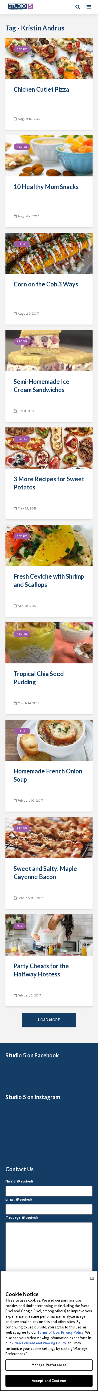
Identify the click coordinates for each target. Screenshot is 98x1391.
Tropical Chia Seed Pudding (39, 678)
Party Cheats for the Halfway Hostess (41, 970)
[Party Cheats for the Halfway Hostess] (49, 934)
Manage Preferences (49, 1365)
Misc (20, 926)
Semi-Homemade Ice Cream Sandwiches (41, 385)
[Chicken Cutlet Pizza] (49, 58)
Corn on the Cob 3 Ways (46, 284)
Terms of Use (48, 1332)
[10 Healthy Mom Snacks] (49, 155)
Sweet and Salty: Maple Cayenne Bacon (45, 872)
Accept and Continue (49, 1380)
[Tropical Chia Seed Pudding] (49, 642)
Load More (49, 1019)
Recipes (22, 49)
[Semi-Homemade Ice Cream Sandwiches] (49, 350)
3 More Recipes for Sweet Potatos (49, 483)
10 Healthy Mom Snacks (46, 186)
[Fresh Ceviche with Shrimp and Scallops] (49, 545)
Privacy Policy (72, 1332)
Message (21, 1217)
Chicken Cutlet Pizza (41, 89)
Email (18, 1199)
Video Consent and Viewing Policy (38, 1343)
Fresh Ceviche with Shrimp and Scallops (49, 580)
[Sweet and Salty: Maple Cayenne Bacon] (49, 837)
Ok (92, 1278)
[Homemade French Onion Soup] (49, 739)
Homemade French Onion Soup (48, 775)
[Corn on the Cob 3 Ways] (49, 252)
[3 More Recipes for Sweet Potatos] (49, 447)
